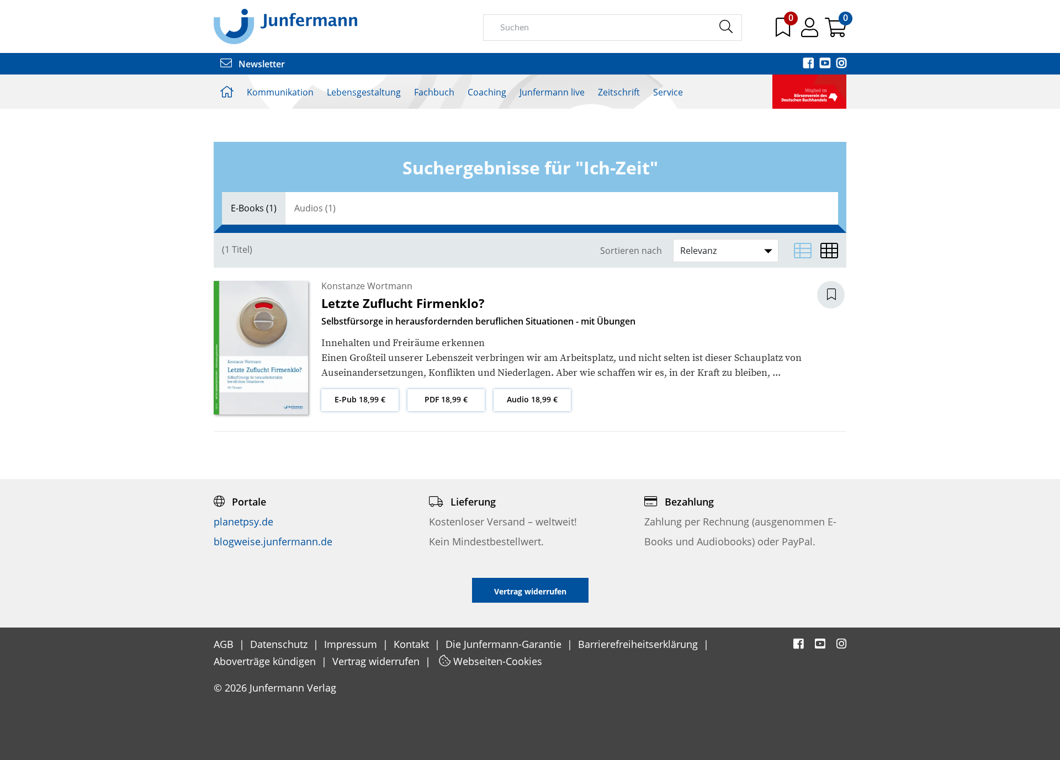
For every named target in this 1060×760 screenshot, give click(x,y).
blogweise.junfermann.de (273, 541)
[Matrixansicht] (829, 250)
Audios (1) (315, 208)
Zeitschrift (619, 92)
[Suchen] (726, 27)
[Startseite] (285, 26)
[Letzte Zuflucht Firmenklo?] (261, 347)
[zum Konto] (810, 31)
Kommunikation (280, 92)
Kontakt (413, 644)
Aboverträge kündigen (266, 661)
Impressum (352, 644)
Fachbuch (434, 92)
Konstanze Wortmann (366, 286)
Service (668, 92)
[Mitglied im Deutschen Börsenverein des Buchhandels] (809, 90)
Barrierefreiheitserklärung (639, 644)
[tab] (253, 208)
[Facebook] (809, 64)
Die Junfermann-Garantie (505, 644)
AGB (225, 644)
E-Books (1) (254, 208)
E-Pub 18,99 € (360, 399)
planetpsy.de (243, 521)
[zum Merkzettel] (784, 31)
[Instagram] (841, 64)
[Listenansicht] (803, 250)
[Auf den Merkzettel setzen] (837, 295)
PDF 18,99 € (446, 399)
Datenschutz (280, 644)
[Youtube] (826, 64)
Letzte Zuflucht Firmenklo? (403, 303)
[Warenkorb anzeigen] (835, 31)
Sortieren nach (631, 251)
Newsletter (260, 64)
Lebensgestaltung (364, 92)
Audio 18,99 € (532, 399)
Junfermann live (552, 92)
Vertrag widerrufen (377, 661)
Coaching (487, 92)
